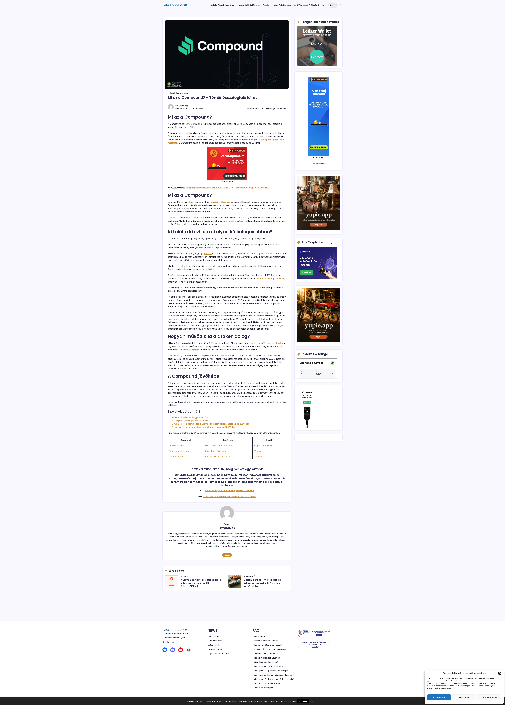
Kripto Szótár (176, 456)
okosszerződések (220, 202)
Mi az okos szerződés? (263, 687)
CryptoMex (183, 106)
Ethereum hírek (215, 640)
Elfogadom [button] (303, 701)
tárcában (193, 349)
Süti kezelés (168, 642)
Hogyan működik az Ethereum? (267, 658)
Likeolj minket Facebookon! (218, 445)
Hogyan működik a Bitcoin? (265, 640)
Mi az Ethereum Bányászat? (265, 662)
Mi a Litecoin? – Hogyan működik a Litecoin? (273, 679)
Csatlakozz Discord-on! (216, 451)
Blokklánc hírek (215, 649)
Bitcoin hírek (213, 636)
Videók (257, 451)
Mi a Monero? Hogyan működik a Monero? (272, 675)
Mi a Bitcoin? (259, 636)
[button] (499, 673)
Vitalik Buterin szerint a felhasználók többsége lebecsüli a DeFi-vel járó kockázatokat (263, 583)
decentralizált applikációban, (270, 278)
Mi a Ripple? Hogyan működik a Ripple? (271, 670)
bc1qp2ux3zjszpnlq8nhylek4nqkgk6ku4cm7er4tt (229, 490)
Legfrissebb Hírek (263, 445)
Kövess (227, 555)
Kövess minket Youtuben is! (218, 456)
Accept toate (439, 697)
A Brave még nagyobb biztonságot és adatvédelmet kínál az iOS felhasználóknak (201, 583)
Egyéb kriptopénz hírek (218, 653)
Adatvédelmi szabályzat (174, 637)
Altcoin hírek (213, 645)
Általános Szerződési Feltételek (177, 633)
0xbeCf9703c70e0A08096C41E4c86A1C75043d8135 (229, 496)
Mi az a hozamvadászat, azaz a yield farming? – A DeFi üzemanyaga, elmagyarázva (227, 187)
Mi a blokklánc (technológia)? (266, 683)
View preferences (489, 697)
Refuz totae (464, 697)
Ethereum (191, 124)
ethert (278, 343)
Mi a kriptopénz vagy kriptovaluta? (268, 666)
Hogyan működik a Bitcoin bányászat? (270, 649)
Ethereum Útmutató (179, 451)
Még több (313, 701)
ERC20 (208, 253)
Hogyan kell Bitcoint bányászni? (267, 645)
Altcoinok (259, 456)
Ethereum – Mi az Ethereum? (266, 653)
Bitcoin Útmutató (178, 445)
